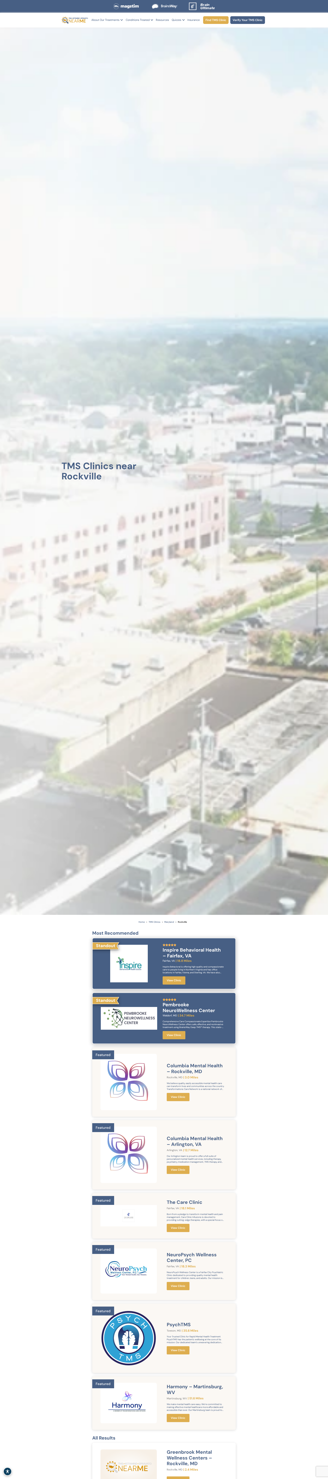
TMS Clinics (154, 921)
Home (142, 921)
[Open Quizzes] (183, 20)
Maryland (169, 921)
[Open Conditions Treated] (152, 20)
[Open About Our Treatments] (121, 20)
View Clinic (174, 980)
